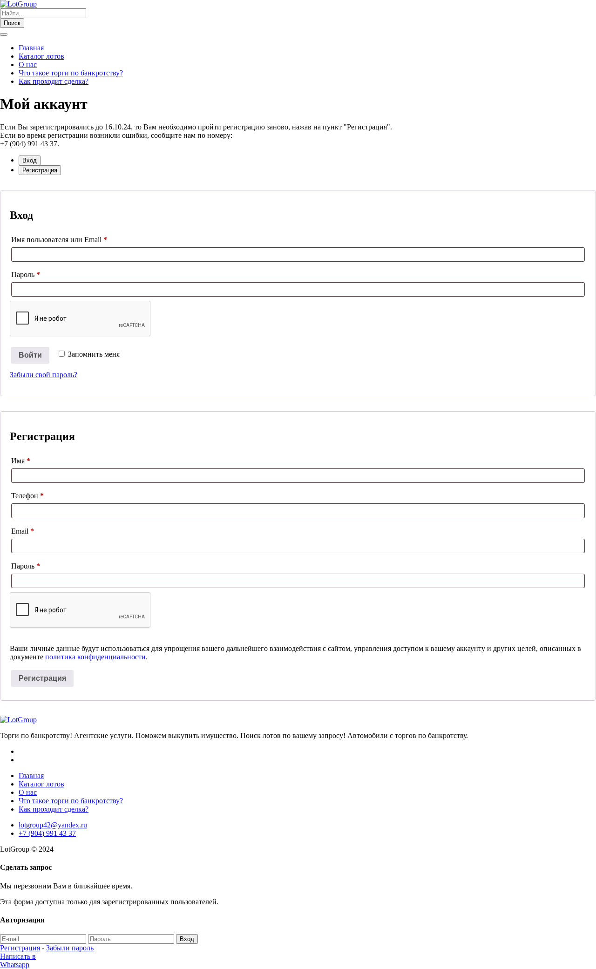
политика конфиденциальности (95, 657)
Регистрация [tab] (39, 170)
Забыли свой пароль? (43, 375)
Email (22, 531)
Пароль (25, 274)
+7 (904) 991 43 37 (47, 833)
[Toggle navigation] (3, 34)
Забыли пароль (70, 948)
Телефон (27, 496)
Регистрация (42, 678)
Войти (30, 355)
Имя (20, 461)
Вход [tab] (29, 160)
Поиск (12, 23)
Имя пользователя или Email (59, 240)
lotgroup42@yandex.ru (53, 825)
